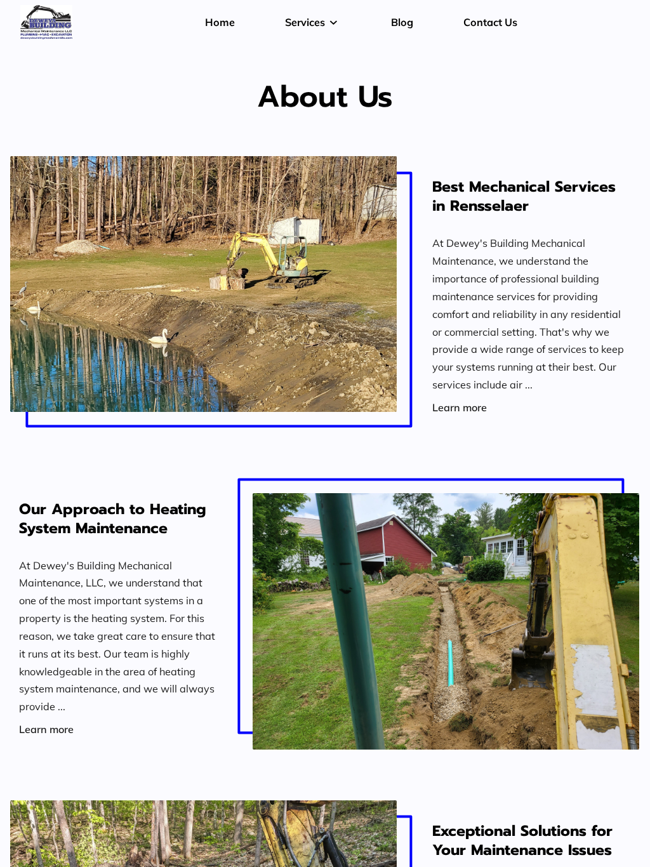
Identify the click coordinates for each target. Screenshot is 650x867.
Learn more (459, 407)
